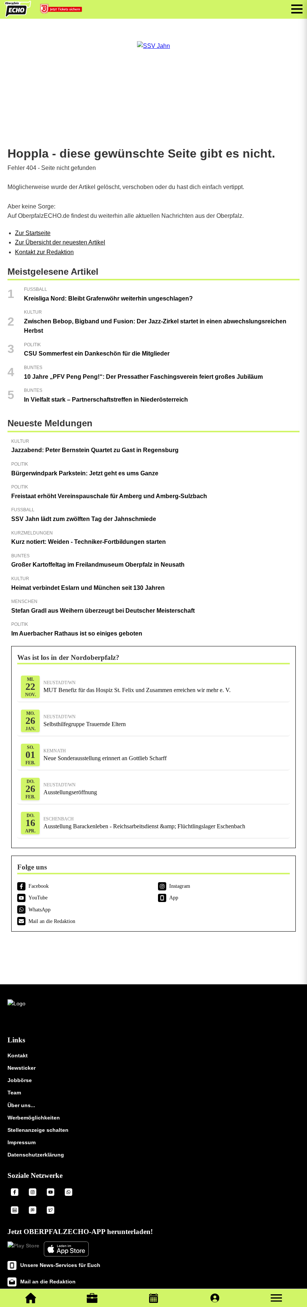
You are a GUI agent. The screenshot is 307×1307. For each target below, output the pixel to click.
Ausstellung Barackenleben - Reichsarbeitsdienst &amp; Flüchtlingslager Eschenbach (144, 822)
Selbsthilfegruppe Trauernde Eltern (84, 720)
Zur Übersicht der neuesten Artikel (60, 242)
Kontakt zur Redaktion (44, 252)
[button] (276, 1298)
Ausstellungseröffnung (70, 788)
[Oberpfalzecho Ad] (61, 10)
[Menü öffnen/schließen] (297, 8)
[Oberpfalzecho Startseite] (17, 15)
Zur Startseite (33, 233)
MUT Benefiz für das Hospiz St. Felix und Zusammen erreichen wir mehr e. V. (137, 686)
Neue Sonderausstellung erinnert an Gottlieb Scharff (105, 754)
